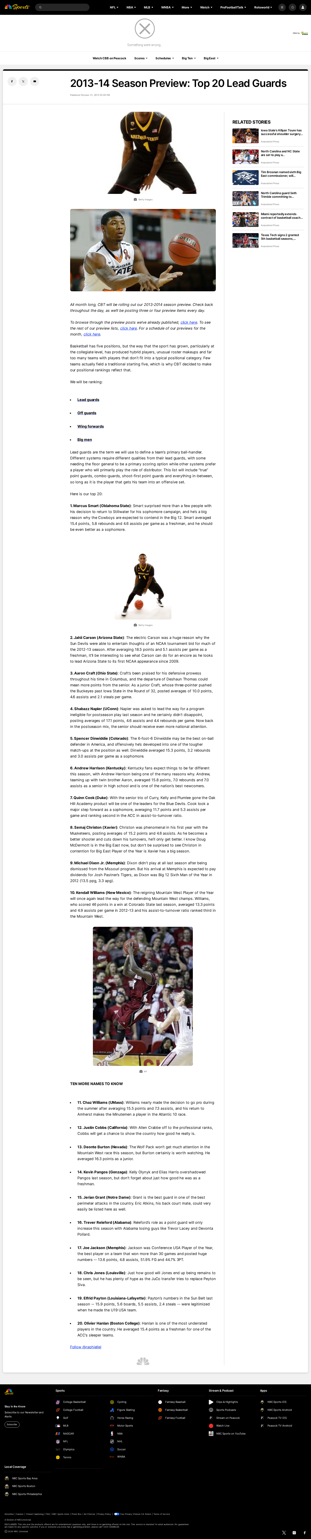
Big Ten (187, 58)
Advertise (9, 1514)
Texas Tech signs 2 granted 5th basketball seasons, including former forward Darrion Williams (280, 236)
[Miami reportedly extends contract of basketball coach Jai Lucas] (245, 219)
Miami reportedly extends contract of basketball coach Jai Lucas (281, 215)
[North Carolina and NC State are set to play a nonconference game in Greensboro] (245, 156)
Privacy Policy (104, 1514)
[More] (282, 7)
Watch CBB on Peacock (109, 58)
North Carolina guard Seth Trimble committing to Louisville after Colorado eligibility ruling (279, 194)
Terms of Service (161, 1514)
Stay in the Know (15, 1406)
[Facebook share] (12, 81)
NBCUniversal (24, 1519)
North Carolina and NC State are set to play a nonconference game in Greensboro (280, 153)
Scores (139, 58)
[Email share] (34, 81)
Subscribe (12, 1424)
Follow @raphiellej (86, 1347)
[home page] (17, 7)
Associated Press (270, 141)
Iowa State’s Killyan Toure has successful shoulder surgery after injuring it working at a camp (281, 132)
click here (189, 322)
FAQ (48, 1514)
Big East (209, 58)
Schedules (163, 58)
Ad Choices (89, 1514)
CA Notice (146, 1514)
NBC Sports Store (60, 1514)
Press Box (77, 1514)
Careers (19, 1514)
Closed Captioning (35, 1514)
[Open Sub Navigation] (118, 7)
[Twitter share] (23, 81)
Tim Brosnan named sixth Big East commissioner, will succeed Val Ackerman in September (281, 173)
